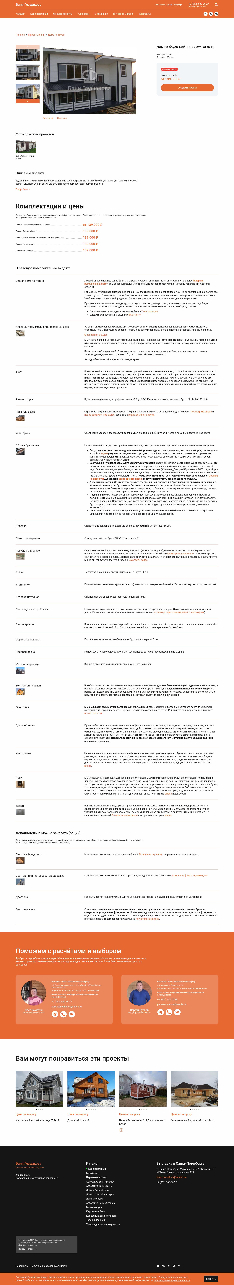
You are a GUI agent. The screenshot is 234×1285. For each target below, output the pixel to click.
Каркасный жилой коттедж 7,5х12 (37, 1120)
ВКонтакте (135, 314)
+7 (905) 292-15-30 (167, 999)
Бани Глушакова (28, 5)
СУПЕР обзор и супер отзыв (25, 157)
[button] (28, 101)
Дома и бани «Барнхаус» (100, 1194)
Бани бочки (92, 1173)
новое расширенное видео (99, 414)
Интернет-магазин (123, 13)
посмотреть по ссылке (180, 553)
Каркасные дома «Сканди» (101, 1215)
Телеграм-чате (149, 311)
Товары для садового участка (103, 1224)
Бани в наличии (39, 13)
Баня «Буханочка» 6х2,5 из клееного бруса (142, 1122)
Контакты (145, 13)
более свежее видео (130, 478)
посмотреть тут (93, 713)
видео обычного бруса (141, 414)
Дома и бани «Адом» (97, 1190)
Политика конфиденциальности (48, 1266)
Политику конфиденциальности (172, 1280)
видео (104, 453)
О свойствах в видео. (96, 334)
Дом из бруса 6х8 (78, 1120)
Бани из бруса (94, 1207)
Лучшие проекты (62, 13)
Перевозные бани (96, 1177)
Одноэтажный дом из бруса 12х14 (192, 1120)
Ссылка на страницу (150, 854)
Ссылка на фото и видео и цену (190, 875)
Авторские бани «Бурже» (100, 1181)
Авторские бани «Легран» (100, 1203)
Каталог (20, 13)
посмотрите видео (201, 411)
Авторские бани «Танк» (99, 1185)
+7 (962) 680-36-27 (199, 3)
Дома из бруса (94, 1198)
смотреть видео (138, 559)
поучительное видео (147, 918)
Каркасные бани (95, 1211)
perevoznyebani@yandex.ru (67, 1006)
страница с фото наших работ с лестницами (179, 612)
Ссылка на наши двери (124, 815)
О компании (101, 13)
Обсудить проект (187, 87)
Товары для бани (95, 1219)
